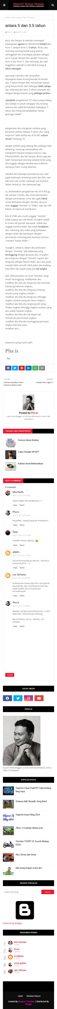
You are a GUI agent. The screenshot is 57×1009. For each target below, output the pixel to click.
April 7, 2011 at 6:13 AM (21, 495)
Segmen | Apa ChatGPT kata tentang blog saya (33, 790)
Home (7, 17)
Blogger (28, 1004)
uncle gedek (20, 963)
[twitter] (18, 698)
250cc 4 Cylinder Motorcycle (29, 828)
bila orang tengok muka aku (29, 868)
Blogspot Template (26, 1001)
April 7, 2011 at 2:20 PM (21, 578)
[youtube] (39, 698)
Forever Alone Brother (28, 440)
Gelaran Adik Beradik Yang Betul (31, 801)
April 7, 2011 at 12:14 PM (22, 535)
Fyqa (15, 531)
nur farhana (19, 574)
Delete (22, 505)
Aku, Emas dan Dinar (26, 854)
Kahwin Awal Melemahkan (30, 463)
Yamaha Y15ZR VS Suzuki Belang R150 (32, 843)
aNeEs (16, 552)
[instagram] (28, 698)
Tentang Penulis (33, 996)
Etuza (16, 949)
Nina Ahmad (20, 942)
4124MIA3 (19, 956)
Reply (15, 505)
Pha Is (9, 32)
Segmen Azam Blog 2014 (28, 814)
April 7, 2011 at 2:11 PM (21, 555)
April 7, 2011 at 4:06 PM (21, 606)
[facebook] (7, 698)
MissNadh (18, 492)
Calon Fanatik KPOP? (28, 452)
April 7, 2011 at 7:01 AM (21, 515)
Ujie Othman (20, 970)
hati (13, 17)
